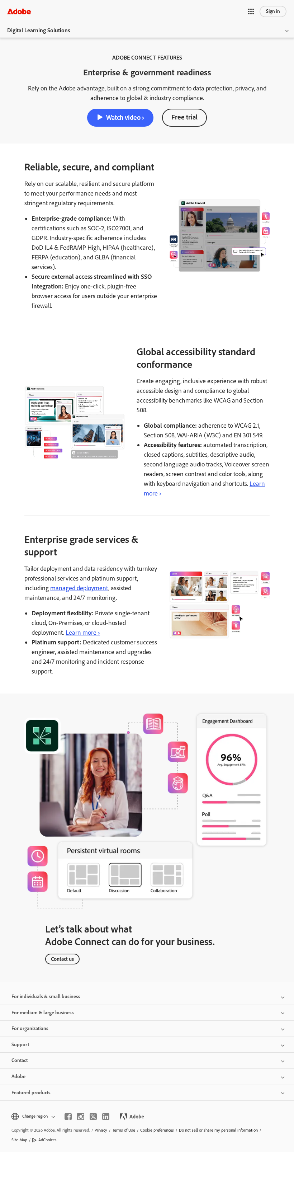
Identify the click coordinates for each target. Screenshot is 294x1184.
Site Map (19, 1139)
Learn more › (83, 632)
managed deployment (79, 588)
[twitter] (93, 1116)
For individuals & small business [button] (45, 996)
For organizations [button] (29, 1028)
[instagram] (80, 1116)
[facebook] (68, 1116)
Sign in (273, 11)
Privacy (101, 1130)
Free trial (184, 117)
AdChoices (47, 1139)
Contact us (62, 959)
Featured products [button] (31, 1093)
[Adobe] (19, 11)
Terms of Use (123, 1130)
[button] (251, 11)
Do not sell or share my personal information (218, 1130)
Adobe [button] (18, 1076)
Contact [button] (19, 1060)
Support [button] (20, 1045)
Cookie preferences (157, 1130)
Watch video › (125, 117)
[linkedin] (105, 1116)
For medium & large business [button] (42, 1013)
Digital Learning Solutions (38, 30)
